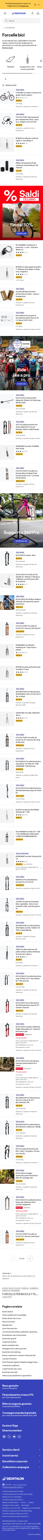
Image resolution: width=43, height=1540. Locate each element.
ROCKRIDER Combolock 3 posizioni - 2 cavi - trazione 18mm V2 (27, 247)
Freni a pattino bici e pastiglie (14, 1315)
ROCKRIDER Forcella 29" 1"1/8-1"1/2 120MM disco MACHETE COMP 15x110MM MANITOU (28, 834)
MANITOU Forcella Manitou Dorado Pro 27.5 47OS (27, 881)
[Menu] (5, 13)
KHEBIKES (34, 1288)
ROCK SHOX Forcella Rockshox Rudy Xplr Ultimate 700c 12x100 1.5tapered (29, 1202)
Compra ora (21, 384)
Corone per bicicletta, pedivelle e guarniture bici (22, 1332)
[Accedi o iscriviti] (32, 13)
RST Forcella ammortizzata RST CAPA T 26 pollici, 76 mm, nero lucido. (28, 1151)
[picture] (7, 96)
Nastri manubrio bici (10, 1345)
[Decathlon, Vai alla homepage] (19, 13)
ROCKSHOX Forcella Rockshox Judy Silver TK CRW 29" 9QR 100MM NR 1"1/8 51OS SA (28, 763)
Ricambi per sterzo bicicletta (14, 1335)
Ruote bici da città (9, 1372)
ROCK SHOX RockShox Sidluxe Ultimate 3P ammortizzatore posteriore (28, 601)
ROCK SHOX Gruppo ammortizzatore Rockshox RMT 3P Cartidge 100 (27, 1175)
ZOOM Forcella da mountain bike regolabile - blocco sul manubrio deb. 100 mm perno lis (28, 905)
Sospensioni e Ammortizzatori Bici (27, 68)
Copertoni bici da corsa (11, 1369)
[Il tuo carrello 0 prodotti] (38, 13)
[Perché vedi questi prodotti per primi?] (3, 85)
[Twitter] (9, 1436)
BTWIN (5, 1288)
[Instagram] (19, 1436)
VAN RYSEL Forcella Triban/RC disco (28, 714)
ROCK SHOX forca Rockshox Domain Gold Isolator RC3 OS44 (27, 1063)
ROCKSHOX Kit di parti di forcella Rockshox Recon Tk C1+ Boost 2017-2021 (27, 318)
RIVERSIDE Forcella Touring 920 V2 (29, 857)
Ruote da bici (7, 1312)
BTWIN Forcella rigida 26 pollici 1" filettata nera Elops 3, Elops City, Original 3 (28, 269)
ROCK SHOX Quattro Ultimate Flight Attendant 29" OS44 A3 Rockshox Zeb (28, 1029)
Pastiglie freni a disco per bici (14, 1349)
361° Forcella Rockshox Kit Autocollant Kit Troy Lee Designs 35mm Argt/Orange (27, 427)
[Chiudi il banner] (39, 4)
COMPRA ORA (21, 233)
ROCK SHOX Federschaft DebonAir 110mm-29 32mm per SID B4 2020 (28, 400)
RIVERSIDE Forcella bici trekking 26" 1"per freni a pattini (26, 647)
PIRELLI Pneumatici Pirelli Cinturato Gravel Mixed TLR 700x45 (27, 165)
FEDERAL (25, 1288)
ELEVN (11, 1288)
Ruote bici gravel (9, 1339)
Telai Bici (10, 67)
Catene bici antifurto (10, 1365)
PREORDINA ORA (21, 541)
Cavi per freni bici (9, 1359)
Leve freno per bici (9, 1328)
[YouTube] (14, 1436)
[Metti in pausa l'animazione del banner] (35, 4)
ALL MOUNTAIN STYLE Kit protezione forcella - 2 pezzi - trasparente (28, 294)
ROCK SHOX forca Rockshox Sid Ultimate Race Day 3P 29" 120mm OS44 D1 (28, 1005)
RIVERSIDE (15, 1290)
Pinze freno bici (8, 1322)
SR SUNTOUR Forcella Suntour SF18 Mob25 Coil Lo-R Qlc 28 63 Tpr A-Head (28, 694)
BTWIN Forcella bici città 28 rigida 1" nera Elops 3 (27, 139)
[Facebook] (4, 1436)
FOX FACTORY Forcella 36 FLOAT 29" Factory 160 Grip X (27, 1235)
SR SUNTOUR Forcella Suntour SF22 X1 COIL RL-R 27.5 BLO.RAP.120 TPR (28, 1100)
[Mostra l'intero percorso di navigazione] (3, 28)
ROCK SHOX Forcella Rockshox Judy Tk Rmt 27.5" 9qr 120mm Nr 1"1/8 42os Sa (29, 978)
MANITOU (6, 1290)
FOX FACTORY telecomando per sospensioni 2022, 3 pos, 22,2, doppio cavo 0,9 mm (27, 119)
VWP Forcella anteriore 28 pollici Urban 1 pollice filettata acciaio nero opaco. (28, 951)
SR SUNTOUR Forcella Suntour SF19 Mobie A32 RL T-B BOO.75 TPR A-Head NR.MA (28, 927)
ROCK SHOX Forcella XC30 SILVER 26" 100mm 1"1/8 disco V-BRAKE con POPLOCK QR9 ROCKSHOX (28, 578)
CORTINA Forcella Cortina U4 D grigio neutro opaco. (28, 94)
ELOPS (17, 1288)
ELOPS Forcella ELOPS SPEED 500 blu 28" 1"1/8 (27, 811)
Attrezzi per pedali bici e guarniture (17, 1376)
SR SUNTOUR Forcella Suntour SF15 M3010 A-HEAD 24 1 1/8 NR (28, 1125)
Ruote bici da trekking (11, 1352)
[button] (41, 868)
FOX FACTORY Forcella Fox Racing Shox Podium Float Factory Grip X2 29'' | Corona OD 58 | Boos (27, 474)
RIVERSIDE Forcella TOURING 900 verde (27, 447)
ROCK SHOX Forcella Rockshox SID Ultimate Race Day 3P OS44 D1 (29, 790)
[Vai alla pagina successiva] (30, 1258)
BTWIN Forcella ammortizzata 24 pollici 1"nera (28, 668)
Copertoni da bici (9, 1342)
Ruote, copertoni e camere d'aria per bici (19, 1355)
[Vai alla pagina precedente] (13, 1258)
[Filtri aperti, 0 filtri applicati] (5, 79)
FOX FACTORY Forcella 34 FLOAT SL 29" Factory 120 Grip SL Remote (28, 740)
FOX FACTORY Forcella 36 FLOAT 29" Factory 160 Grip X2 (28, 627)
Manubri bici (7, 1325)
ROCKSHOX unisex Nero (26, 555)
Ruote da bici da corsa (11, 1318)
